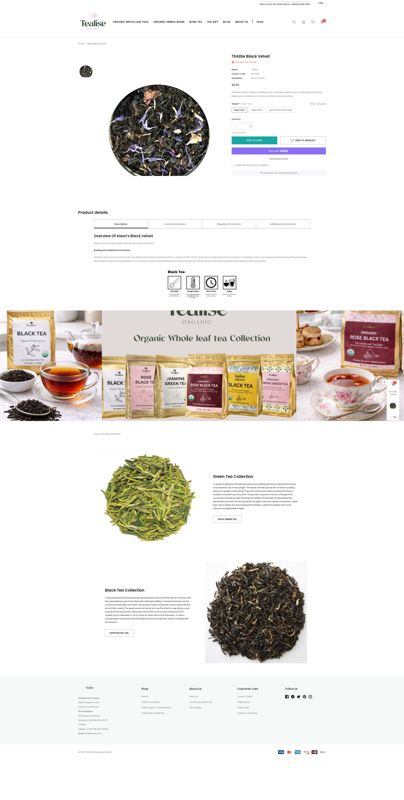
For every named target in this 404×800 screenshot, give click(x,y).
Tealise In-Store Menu (247, 713)
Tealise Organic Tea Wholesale (156, 707)
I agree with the (241, 165)
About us (241, 22)
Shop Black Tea (119, 633)
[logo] (93, 22)
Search (144, 696)
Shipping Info (243, 702)
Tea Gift (213, 22)
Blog (226, 22)
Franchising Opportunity (200, 702)
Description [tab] (121, 224)
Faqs (260, 22)
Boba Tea (195, 22)
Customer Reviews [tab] (175, 224)
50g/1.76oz (239, 110)
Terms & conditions (259, 165)
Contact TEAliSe (244, 696)
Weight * (242, 103)
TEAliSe (254, 69)
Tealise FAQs (243, 707)
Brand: (235, 69)
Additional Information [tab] (283, 224)
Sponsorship (195, 707)
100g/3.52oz (257, 110)
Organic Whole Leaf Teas (131, 22)
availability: (237, 78)
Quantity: (236, 119)
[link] (294, 22)
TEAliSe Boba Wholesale (152, 713)
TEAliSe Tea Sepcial (150, 702)
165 (261, 172)
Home (81, 43)
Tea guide (321, 103)
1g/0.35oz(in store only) (281, 110)
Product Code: (239, 73)
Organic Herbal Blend (169, 22)
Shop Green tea (227, 519)
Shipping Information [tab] (229, 224)
